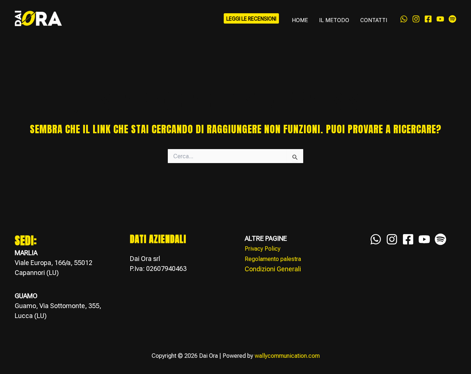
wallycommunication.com (287, 355)
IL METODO (334, 20)
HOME (300, 20)
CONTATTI (373, 20)
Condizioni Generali (273, 269)
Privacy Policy (262, 248)
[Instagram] (416, 19)
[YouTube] (440, 19)
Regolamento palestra (273, 258)
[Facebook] (428, 19)
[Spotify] (452, 19)
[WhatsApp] (404, 19)
